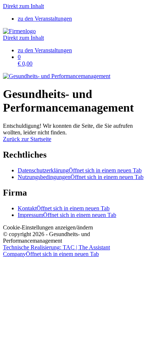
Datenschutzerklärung (80, 170)
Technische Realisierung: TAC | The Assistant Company (56, 250)
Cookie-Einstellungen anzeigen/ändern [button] (48, 227)
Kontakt (64, 208)
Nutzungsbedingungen (81, 177)
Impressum (67, 215)
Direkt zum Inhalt (23, 6)
